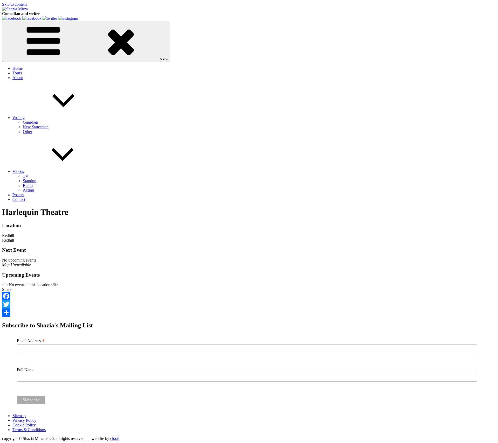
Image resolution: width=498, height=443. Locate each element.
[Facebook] (249, 296)
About (17, 77)
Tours (17, 73)
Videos (18, 171)
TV (26, 176)
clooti (114, 438)
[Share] (249, 312)
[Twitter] (249, 304)
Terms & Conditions (29, 429)
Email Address (31, 341)
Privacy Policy (24, 420)
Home (17, 68)
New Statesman (36, 127)
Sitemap (19, 415)
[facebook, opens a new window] (32, 18)
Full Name (25, 370)
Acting (28, 190)
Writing (18, 117)
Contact (18, 199)
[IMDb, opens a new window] (11, 18)
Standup (29, 181)
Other (27, 131)
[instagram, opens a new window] (68, 18)
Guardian (30, 122)
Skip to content (14, 4)
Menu (164, 59)
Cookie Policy (24, 425)
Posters (18, 195)
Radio (28, 185)
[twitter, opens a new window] (50, 18)
